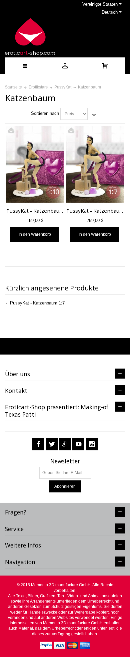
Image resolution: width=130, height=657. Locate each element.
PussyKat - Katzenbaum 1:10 (40, 210)
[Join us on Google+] (65, 444)
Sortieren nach (45, 113)
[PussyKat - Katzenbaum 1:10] (35, 164)
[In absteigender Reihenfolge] (94, 114)
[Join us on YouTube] (78, 444)
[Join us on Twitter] (52, 444)
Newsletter (65, 461)
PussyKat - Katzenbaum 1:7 (37, 302)
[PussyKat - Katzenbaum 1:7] (95, 164)
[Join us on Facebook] (38, 444)
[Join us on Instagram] (92, 444)
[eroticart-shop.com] (30, 37)
